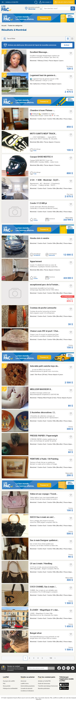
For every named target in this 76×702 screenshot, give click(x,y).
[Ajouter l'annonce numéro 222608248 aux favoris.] (70, 263)
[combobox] (57, 8)
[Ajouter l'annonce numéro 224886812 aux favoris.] (70, 286)
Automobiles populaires (28, 686)
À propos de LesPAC (9, 681)
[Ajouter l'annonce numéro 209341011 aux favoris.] (70, 460)
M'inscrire (51, 668)
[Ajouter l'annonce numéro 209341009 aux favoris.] (70, 437)
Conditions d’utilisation (27, 691)
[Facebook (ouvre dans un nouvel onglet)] (59, 669)
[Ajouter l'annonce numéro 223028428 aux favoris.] (70, 611)
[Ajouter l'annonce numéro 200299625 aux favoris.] (70, 53)
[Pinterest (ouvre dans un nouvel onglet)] (63, 669)
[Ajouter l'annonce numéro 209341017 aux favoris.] (70, 518)
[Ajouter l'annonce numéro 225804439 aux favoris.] (70, 309)
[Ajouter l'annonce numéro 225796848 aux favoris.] (70, 239)
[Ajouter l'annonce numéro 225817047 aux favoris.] (70, 112)
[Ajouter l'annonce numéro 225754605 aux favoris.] (70, 77)
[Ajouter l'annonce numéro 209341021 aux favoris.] (70, 565)
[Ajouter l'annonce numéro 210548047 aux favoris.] (70, 390)
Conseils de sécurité (26, 688)
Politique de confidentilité (10, 688)
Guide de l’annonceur (44, 683)
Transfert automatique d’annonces (48, 686)
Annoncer (23, 681)
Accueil (4, 25)
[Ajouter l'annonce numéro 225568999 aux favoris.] (70, 367)
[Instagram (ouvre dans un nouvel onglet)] (68, 669)
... (46, 658)
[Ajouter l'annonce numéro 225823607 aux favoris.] (70, 634)
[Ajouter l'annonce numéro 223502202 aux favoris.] (70, 135)
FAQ (4, 683)
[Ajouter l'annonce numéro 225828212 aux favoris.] (70, 204)
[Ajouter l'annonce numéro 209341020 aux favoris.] (70, 542)
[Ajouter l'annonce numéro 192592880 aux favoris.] (70, 181)
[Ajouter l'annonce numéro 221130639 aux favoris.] (70, 158)
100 (51, 658)
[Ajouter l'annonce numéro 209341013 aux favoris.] (70, 495)
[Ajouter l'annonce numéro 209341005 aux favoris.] (70, 332)
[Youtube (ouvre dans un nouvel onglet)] (73, 669)
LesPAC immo (25, 683)
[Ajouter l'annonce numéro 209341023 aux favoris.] (70, 588)
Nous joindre (6, 686)
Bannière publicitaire (44, 688)
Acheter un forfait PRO (44, 681)
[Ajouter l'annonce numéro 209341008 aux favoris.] (70, 414)
